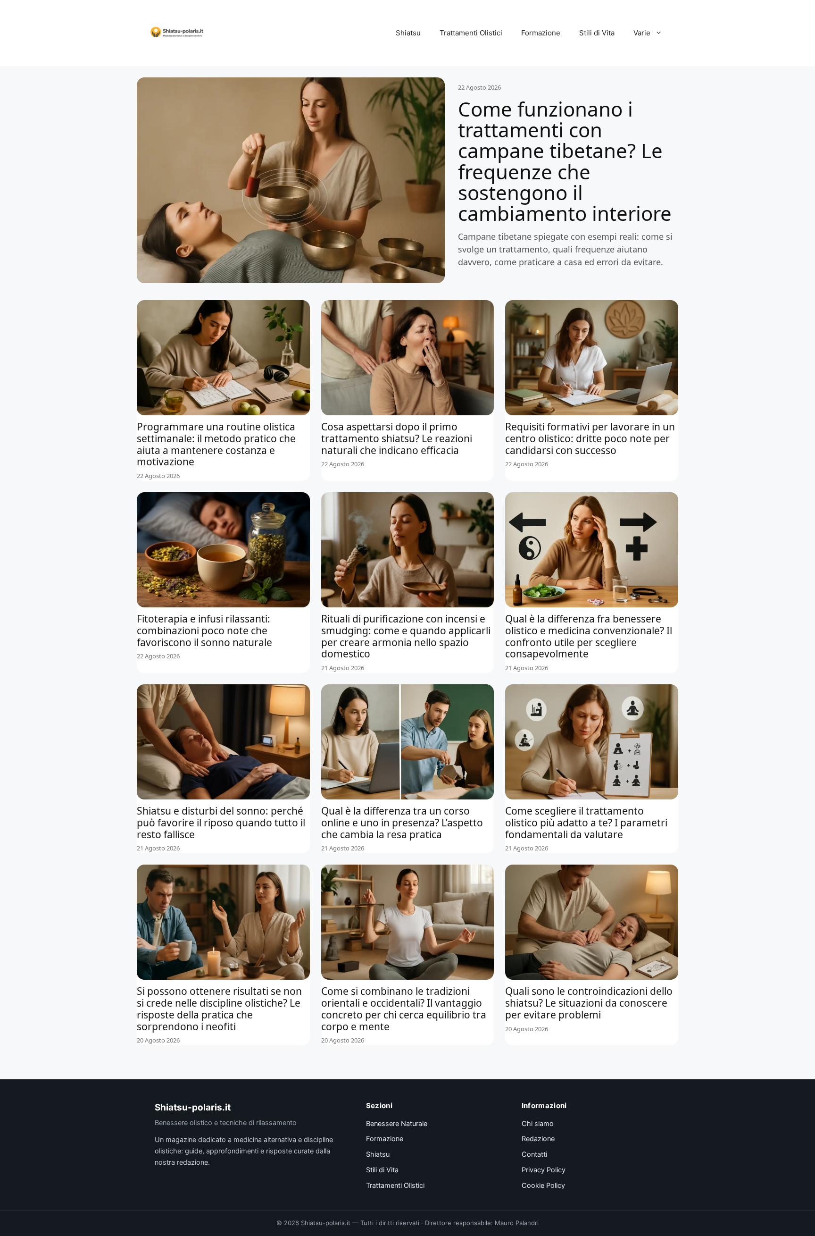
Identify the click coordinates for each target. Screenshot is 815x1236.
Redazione (538, 1139)
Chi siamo (538, 1123)
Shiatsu (408, 32)
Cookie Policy (543, 1185)
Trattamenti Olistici (471, 32)
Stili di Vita (597, 32)
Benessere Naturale (396, 1123)
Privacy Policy (544, 1170)
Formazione (540, 32)
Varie (641, 32)
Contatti (534, 1154)
